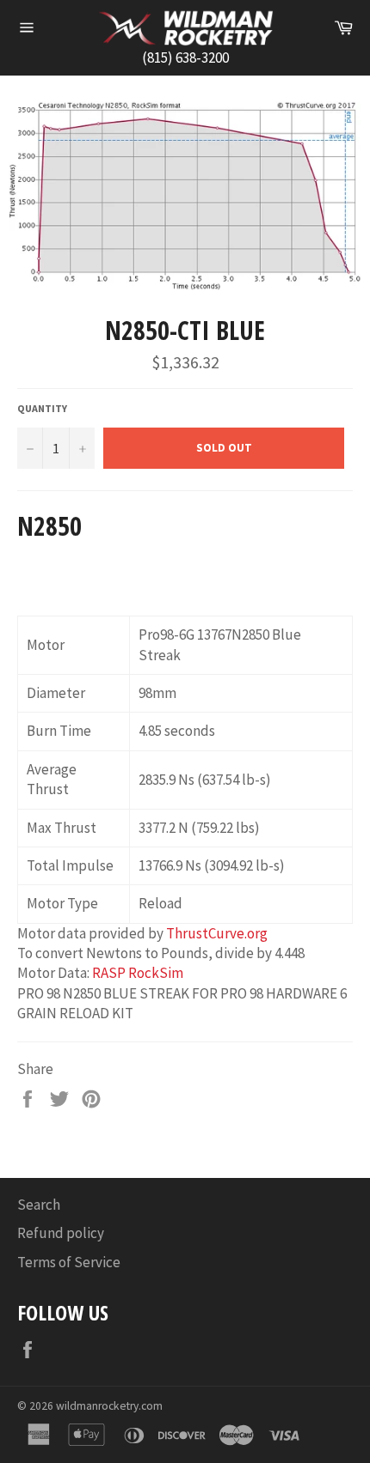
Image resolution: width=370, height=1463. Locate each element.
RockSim (155, 972)
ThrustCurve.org (217, 933)
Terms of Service (68, 1262)
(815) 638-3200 (185, 57)
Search (38, 1204)
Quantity (42, 408)
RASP (109, 972)
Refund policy (60, 1232)
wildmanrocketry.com (109, 1406)
